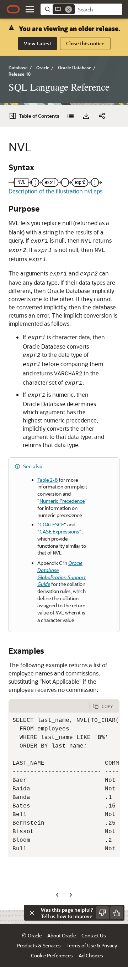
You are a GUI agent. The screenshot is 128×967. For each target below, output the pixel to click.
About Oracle (61, 935)
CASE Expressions (59, 531)
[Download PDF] (86, 116)
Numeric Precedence (62, 501)
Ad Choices (91, 955)
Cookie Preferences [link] (52, 955)
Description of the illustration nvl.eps (55, 191)
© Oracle (32, 935)
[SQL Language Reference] (70, 116)
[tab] (49, 706)
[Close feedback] (31, 912)
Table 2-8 (47, 480)
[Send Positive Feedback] (116, 912)
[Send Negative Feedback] (102, 912)
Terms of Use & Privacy (91, 945)
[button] (30, 9)
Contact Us (93, 935)
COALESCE (51, 524)
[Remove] (69, 9)
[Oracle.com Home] (13, 9)
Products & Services (39, 945)
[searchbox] (98, 9)
